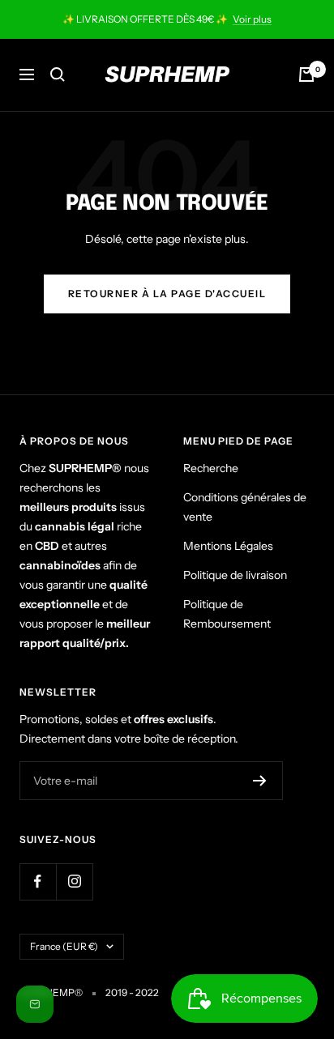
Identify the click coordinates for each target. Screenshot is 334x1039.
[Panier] (306, 74)
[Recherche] (57, 74)
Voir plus (252, 19)
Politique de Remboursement (227, 614)
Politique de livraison (235, 575)
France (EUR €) (64, 946)
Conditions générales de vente (244, 507)
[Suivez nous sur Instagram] (74, 881)
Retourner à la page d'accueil (167, 293)
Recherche (210, 468)
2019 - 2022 (132, 992)
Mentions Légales (228, 546)
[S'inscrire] (260, 780)
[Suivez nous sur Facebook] (37, 881)
